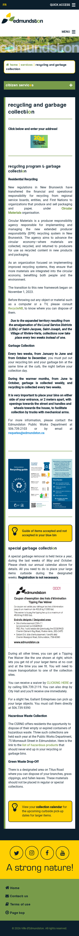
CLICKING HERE (58, 683)
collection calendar (49, 807)
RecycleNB (15, 308)
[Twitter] (16, 853)
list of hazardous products (40, 745)
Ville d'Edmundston (32, 928)
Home (13, 65)
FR (5, 5)
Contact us (18, 896)
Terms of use (19, 904)
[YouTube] (62, 853)
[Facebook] (47, 853)
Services (27, 65)
